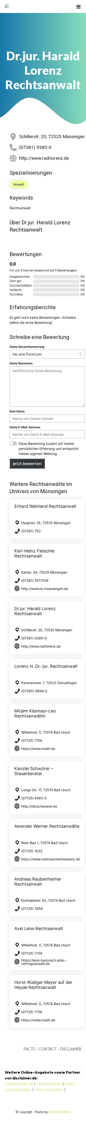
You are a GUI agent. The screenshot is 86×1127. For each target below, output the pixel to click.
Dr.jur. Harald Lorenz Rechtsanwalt (35, 611)
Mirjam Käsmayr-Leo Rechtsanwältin (35, 713)
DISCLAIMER (70, 1049)
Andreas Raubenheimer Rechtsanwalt (37, 881)
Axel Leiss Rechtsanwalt (38, 928)
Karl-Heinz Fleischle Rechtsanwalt (34, 553)
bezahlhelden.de (19, 1083)
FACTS (29, 1049)
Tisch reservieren (48, 1089)
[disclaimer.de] (36, 6)
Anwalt (18, 184)
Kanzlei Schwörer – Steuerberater (33, 771)
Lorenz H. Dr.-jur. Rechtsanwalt (46, 666)
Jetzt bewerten (27, 463)
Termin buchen (49, 1083)
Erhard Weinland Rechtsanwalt (45, 506)
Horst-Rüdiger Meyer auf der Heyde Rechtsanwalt (43, 985)
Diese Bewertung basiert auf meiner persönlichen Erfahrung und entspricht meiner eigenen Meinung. (48, 448)
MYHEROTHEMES (59, 1112)
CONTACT (48, 1049)
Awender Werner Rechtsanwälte (46, 826)
